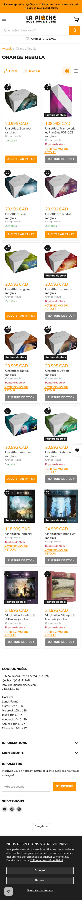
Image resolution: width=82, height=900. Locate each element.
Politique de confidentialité (46, 860)
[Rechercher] (74, 30)
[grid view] (66, 71)
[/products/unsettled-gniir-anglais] (21, 186)
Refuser (40, 880)
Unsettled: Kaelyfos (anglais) (58, 216)
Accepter (40, 870)
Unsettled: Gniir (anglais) (15, 216)
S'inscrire (64, 786)
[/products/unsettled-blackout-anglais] (21, 100)
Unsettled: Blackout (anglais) (18, 130)
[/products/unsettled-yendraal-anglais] (21, 424)
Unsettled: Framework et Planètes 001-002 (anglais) (60, 132)
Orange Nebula (13, 136)
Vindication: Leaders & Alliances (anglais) (20, 617)
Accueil (7, 48)
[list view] (75, 71)
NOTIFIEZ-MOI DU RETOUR (56, 150)
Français (39, 826)
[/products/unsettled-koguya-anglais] (21, 261)
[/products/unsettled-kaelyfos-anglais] (61, 186)
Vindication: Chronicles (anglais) (60, 536)
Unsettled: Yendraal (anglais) (18, 454)
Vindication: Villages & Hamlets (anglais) (60, 617)
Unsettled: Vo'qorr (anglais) (57, 373)
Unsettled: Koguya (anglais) (17, 291)
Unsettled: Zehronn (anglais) (58, 454)
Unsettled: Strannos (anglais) (58, 291)
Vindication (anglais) (18, 534)
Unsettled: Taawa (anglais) (17, 373)
